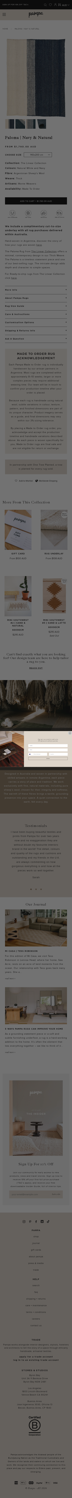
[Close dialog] (69, 733)
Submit (48, 758)
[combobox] (30, 754)
